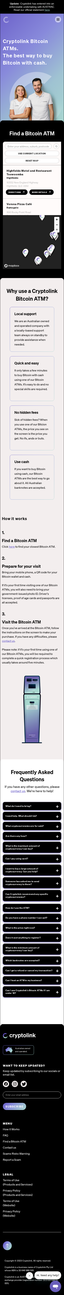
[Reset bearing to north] (56, 230)
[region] (32, 242)
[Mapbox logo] (12, 266)
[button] (58, 19)
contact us (8, 641)
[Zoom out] (56, 224)
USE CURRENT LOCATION (32, 153)
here (47, 9)
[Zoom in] (56, 219)
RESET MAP (32, 160)
